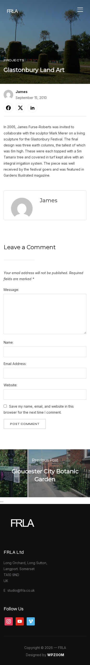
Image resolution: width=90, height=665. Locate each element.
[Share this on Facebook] (8, 108)
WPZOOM (55, 655)
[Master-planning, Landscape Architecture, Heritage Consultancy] (34, 518)
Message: (11, 290)
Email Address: (15, 364)
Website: (10, 385)
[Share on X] (20, 108)
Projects (14, 60)
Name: (8, 342)
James (22, 92)
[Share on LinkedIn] (32, 108)
